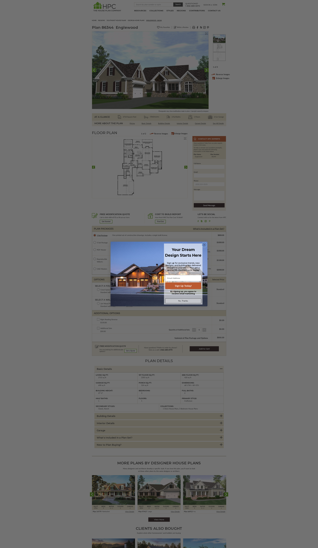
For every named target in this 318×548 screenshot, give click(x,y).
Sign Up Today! (183, 286)
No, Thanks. (183, 301)
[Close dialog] (204, 245)
